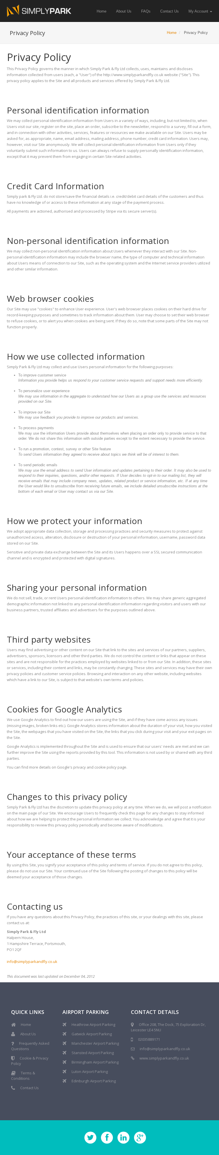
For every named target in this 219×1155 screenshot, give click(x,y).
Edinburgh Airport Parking (94, 1080)
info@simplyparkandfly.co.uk (32, 961)
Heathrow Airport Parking (93, 1024)
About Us (123, 11)
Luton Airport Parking (90, 1071)
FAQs (146, 11)
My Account (198, 11)
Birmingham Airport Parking (95, 1062)
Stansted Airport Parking (93, 1052)
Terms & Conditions (23, 1075)
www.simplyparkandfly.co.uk (164, 1058)
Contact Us (169, 11)
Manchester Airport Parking (95, 1043)
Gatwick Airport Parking (92, 1033)
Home (101, 11)
